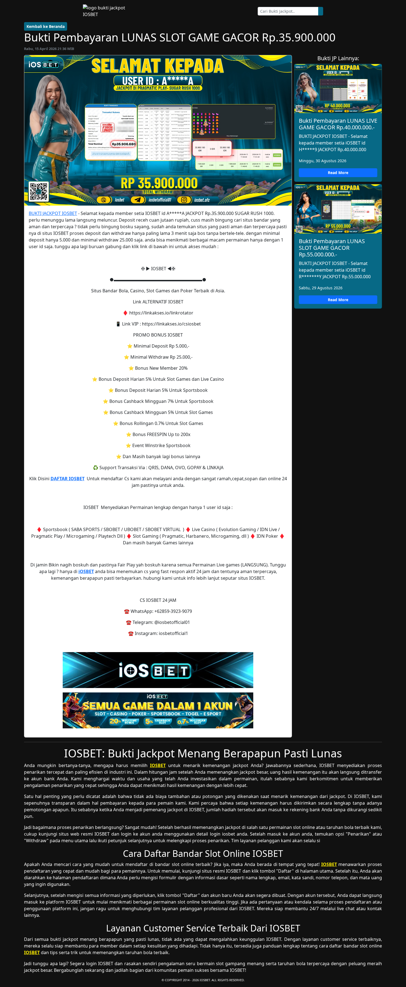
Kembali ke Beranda (46, 26)
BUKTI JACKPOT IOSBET (53, 213)
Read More (338, 172)
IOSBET (158, 765)
